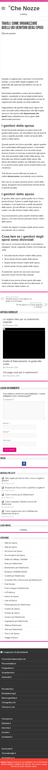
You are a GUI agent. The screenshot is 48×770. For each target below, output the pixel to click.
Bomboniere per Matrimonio (17, 567)
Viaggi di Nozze (11, 637)
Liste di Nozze (11, 600)
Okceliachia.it (7, 689)
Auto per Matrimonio (13, 563)
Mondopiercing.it (9, 693)
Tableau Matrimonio (13, 625)
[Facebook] (24, 464)
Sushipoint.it (7, 737)
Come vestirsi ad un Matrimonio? (19, 494)
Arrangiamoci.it (8, 758)
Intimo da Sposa (12, 596)
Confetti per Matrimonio (15, 576)
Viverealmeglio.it (9, 753)
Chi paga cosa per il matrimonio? (20, 372)
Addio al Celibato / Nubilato (16, 559)
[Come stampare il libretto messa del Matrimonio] (3, 502)
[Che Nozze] (24, 8)
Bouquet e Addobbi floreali (16, 572)
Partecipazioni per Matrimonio (17, 605)
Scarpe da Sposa (12, 609)
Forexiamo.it (7, 719)
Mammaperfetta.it (9, 698)
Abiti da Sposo (11, 547)
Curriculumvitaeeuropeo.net (14, 659)
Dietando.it (6, 723)
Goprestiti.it (6, 677)
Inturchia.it (6, 728)
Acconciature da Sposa (15, 555)
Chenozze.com (8, 707)
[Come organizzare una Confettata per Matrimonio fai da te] (3, 511)
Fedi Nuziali (10, 584)
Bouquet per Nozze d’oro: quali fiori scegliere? (25, 487)
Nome (6, 423)
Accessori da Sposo (13, 551)
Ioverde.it (6, 732)
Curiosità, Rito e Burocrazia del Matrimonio (23, 580)
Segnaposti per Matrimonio (16, 621)
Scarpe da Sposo (12, 613)
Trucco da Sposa (12, 633)
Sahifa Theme (6, 762)
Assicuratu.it (7, 749)
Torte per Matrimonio (13, 629)
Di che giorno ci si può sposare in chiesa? (29, 305)
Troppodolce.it (8, 668)
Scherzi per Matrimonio (15, 617)
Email (6, 432)
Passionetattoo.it (9, 663)
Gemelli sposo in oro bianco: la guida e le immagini (19, 299)
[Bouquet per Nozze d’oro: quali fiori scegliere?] (3, 487)
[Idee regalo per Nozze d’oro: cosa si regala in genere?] (3, 478)
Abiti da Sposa (11, 543)
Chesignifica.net (8, 702)
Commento (8, 399)
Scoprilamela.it (8, 672)
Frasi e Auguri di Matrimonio (17, 588)
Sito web (6, 440)
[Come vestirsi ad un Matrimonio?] (3, 494)
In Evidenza (10, 592)
